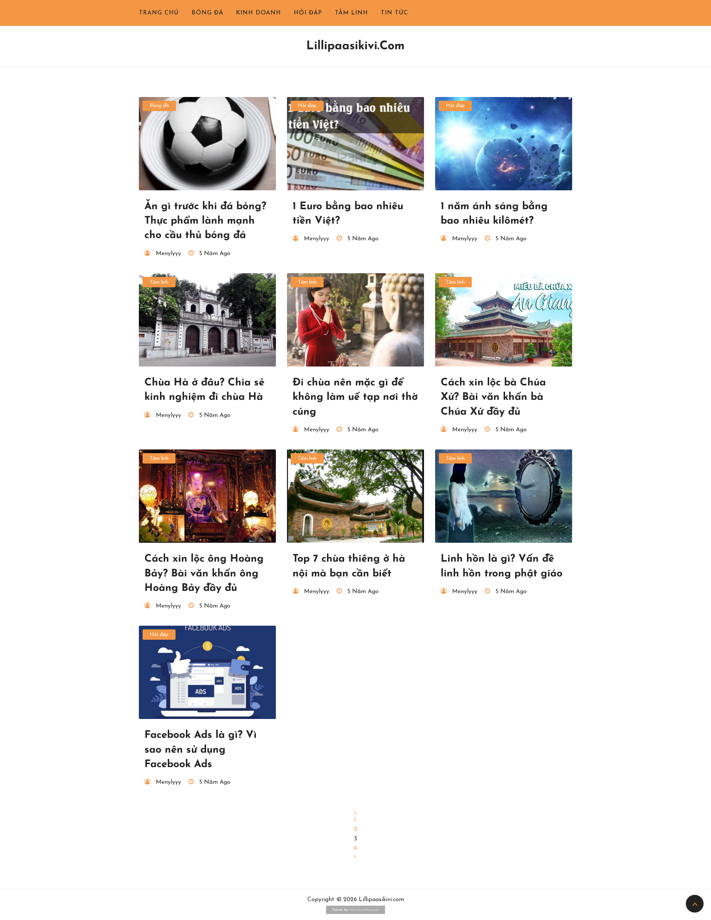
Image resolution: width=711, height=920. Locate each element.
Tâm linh (351, 13)
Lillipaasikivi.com (355, 46)
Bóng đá (207, 13)
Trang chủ (159, 13)
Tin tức (394, 13)
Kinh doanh (258, 13)
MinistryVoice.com (364, 910)
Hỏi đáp (308, 13)
